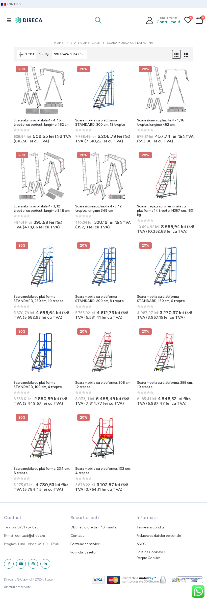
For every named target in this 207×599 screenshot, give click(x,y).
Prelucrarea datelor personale (159, 535)
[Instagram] (33, 564)
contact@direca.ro (30, 535)
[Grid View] (176, 54)
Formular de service (85, 544)
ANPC (141, 544)
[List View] (186, 54)
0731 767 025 (28, 527)
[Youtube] (21, 564)
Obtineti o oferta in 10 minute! (93, 527)
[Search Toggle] (98, 20)
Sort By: (44, 54)
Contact (77, 535)
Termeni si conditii (151, 527)
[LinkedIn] (45, 564)
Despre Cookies (148, 558)
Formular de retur (83, 552)
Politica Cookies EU (152, 552)
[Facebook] (9, 564)
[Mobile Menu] (9, 20)
